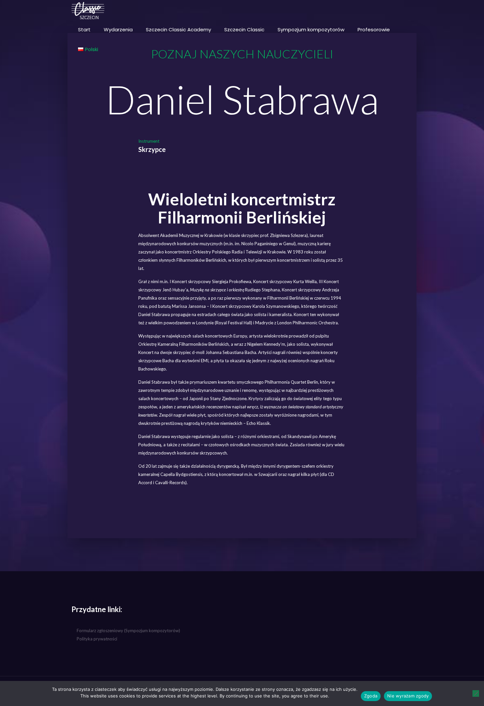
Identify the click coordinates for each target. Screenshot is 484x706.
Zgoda (370, 695)
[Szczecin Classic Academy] (87, 10)
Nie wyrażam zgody (408, 695)
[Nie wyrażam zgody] (475, 693)
